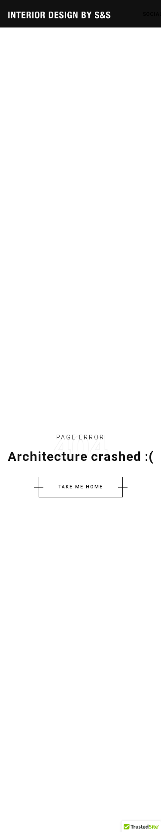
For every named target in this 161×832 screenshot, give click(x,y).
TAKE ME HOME (80, 487)
